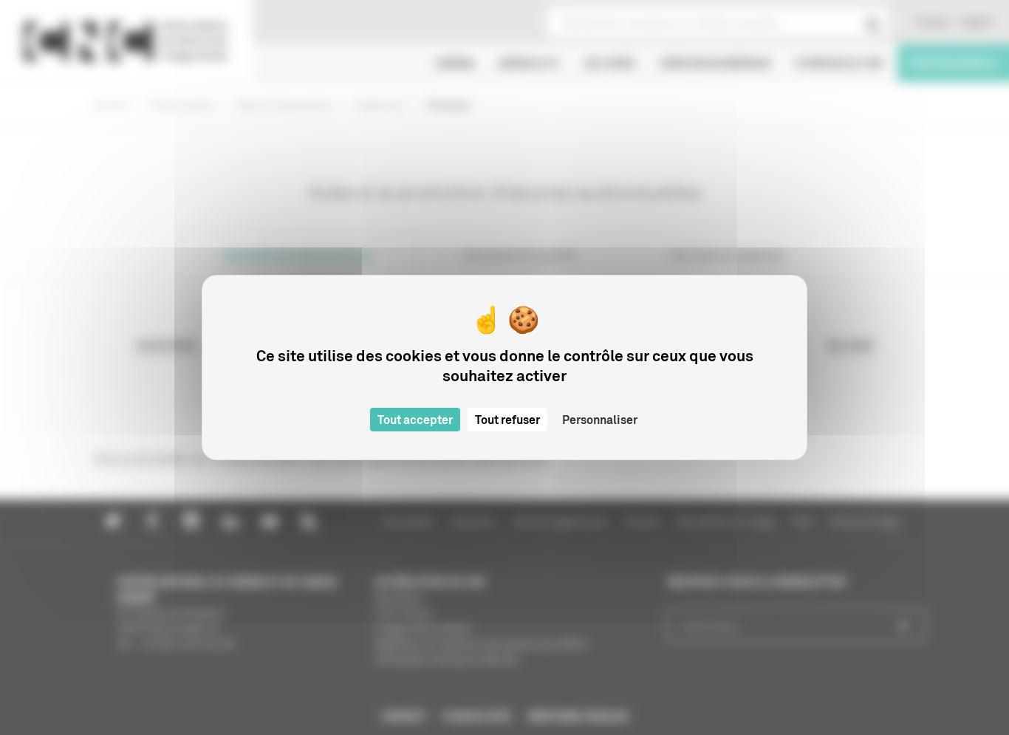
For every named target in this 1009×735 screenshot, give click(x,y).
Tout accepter (415, 419)
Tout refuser (507, 419)
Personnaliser (599, 419)
